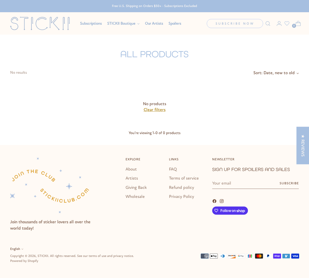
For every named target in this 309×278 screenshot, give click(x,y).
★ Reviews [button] (302, 145)
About (131, 169)
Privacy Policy (181, 196)
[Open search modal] (267, 23)
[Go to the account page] (277, 23)
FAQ (173, 169)
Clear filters (155, 109)
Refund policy (181, 187)
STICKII (43, 256)
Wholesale (135, 196)
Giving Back (136, 187)
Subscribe (289, 183)
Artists (132, 178)
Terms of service (184, 178)
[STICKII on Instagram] (222, 200)
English (15, 249)
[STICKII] (42, 23)
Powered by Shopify (24, 261)
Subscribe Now (235, 24)
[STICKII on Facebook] (215, 200)
